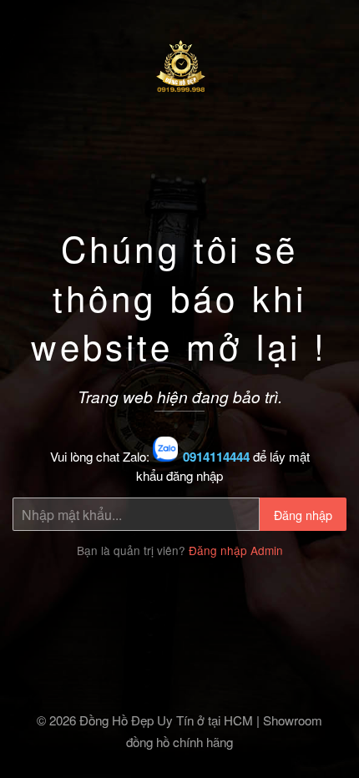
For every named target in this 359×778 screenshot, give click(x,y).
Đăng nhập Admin (236, 550)
